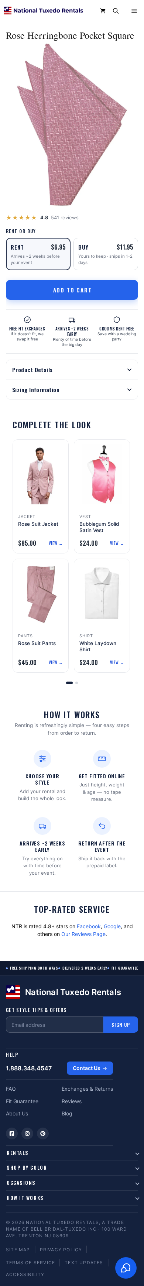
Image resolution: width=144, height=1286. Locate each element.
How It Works (25, 1197)
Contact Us (86, 1068)
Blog (67, 1113)
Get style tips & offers (36, 1010)
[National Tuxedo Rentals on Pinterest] (43, 1133)
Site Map (18, 1249)
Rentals (18, 1152)
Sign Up (121, 1024)
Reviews (72, 1101)
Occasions (21, 1182)
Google (112, 926)
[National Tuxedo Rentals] (43, 11)
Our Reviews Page (83, 934)
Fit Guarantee (22, 1101)
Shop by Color (27, 1167)
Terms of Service (30, 1262)
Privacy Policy (61, 1249)
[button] (115, 11)
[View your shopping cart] (102, 11)
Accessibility (25, 1274)
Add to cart (72, 290)
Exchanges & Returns (87, 1089)
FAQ (11, 1089)
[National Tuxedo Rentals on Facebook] (12, 1133)
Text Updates (84, 1262)
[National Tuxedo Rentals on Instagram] (27, 1133)
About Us (17, 1113)
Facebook (89, 926)
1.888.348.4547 (29, 1068)
